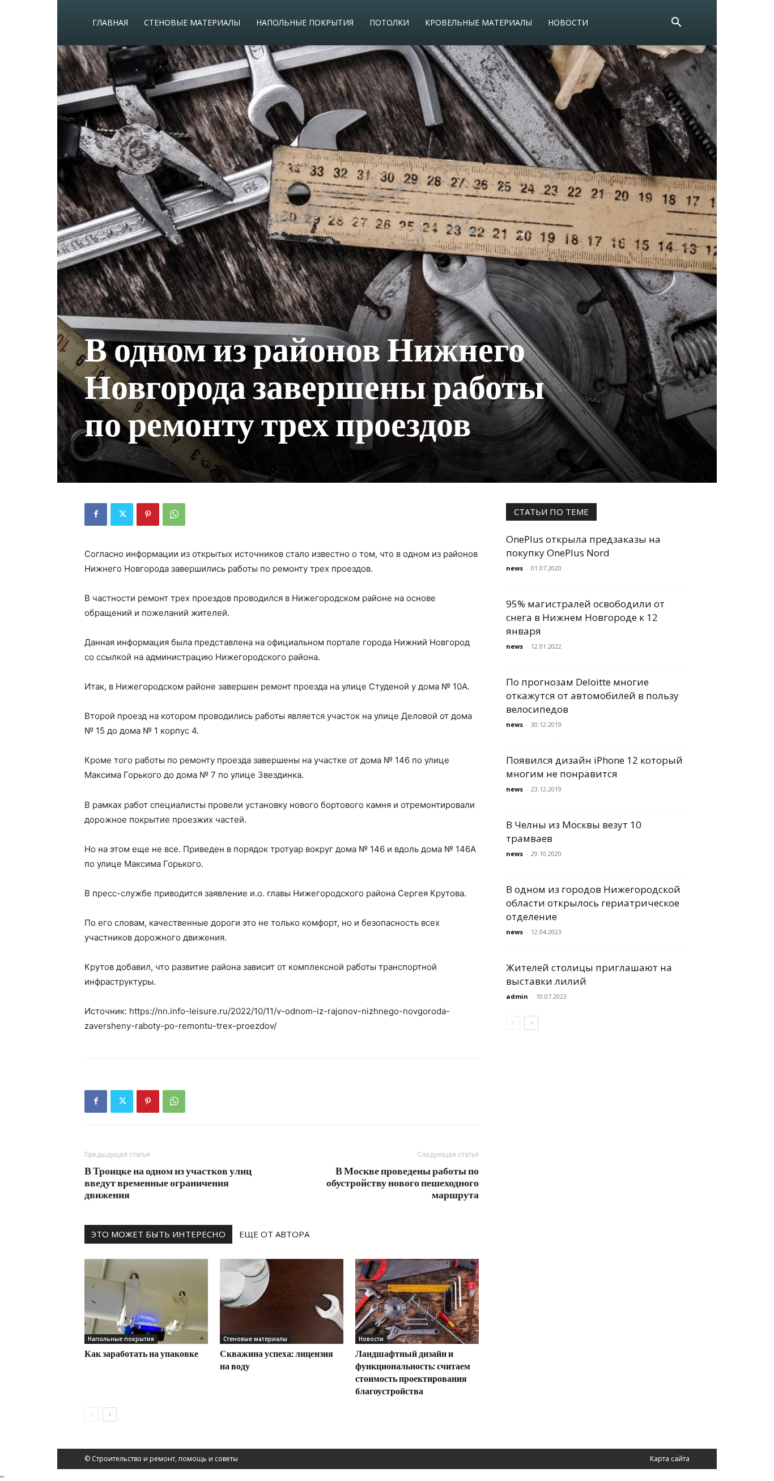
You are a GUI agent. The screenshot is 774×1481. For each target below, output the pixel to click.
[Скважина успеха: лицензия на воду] (281, 1301)
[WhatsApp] (174, 514)
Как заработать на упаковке (141, 1353)
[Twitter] (121, 514)
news (514, 568)
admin (517, 996)
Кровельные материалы (478, 22)
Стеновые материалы (192, 22)
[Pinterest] (148, 514)
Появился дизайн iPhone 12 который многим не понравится (594, 767)
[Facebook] (95, 514)
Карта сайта (670, 1458)
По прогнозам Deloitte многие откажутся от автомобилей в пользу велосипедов (592, 695)
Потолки (389, 22)
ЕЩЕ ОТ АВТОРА (274, 1234)
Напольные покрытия (305, 22)
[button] (676, 23)
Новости (568, 22)
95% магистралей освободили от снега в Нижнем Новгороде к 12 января (585, 617)
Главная (110, 22)
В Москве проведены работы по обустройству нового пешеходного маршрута (402, 1183)
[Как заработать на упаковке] (146, 1301)
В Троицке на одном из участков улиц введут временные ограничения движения (168, 1183)
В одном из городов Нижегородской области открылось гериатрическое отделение (593, 903)
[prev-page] (91, 1414)
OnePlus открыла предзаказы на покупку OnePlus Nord (583, 546)
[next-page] (110, 1414)
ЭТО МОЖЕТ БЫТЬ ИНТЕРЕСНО (158, 1234)
